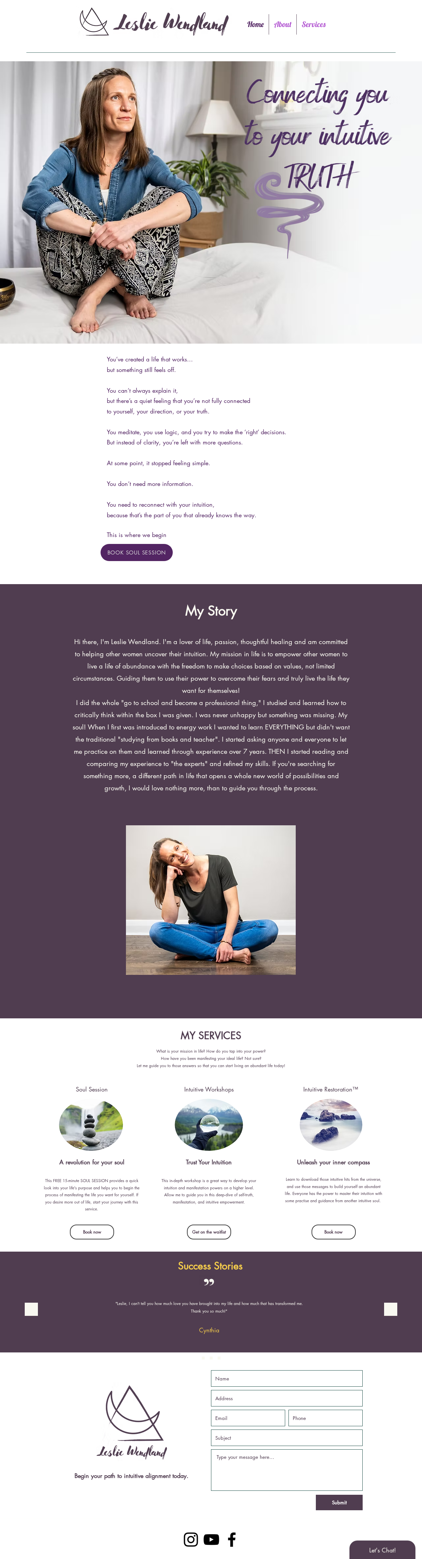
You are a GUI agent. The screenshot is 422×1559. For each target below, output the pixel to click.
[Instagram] (190, 1539)
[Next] (390, 1310)
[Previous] (31, 1310)
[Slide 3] (203, 1358)
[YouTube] (211, 1539)
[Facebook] (231, 1539)
